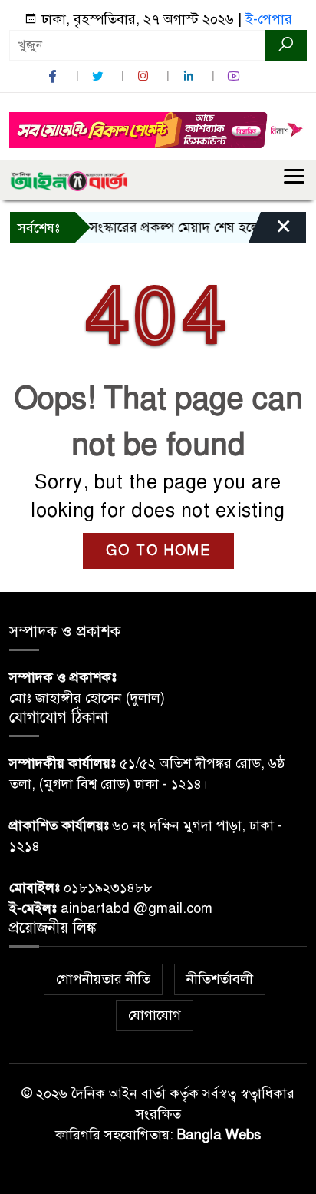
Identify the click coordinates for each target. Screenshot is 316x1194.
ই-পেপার (268, 19)
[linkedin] (190, 76)
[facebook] (54, 76)
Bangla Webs (219, 1134)
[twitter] (100, 76)
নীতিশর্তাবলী (219, 979)
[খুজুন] (286, 45)
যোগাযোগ (154, 1015)
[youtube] (235, 76)
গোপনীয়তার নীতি (103, 979)
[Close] (270, 231)
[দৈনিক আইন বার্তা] (68, 179)
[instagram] (145, 76)
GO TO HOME (158, 550)
